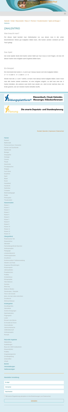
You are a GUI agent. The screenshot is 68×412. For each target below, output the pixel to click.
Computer (7, 190)
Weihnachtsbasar (9, 301)
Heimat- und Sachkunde (11, 147)
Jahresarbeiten (8, 270)
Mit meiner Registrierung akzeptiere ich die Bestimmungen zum (28, 396)
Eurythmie (7, 173)
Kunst (6, 181)
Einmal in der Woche (10, 320)
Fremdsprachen (8, 166)
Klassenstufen (20, 21)
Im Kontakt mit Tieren (10, 322)
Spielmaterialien (9, 313)
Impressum (52, 131)
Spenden (45, 131)
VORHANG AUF (9, 330)
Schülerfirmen (8, 277)
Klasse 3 (6, 210)
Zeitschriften (7, 359)
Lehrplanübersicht (9, 253)
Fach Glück (7, 171)
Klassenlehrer (8, 241)
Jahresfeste (7, 308)
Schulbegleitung (9, 356)
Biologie (6, 152)
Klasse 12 (7, 231)
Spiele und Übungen (54, 21)
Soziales (6, 284)
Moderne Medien (9, 289)
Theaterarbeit (8, 200)
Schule (12, 21)
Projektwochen (8, 272)
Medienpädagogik (9, 193)
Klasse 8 (6, 222)
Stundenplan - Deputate (11, 291)
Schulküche (7, 298)
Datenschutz (60, 131)
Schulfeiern (7, 258)
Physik (6, 162)
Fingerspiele (8, 315)
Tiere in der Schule (9, 293)
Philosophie (7, 197)
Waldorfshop (8, 342)
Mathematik (7, 142)
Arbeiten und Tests (9, 262)
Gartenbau (7, 188)
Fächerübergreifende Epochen (13, 246)
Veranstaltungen (9, 366)
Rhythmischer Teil (9, 239)
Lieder (6, 318)
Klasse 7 (6, 219)
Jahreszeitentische (9, 327)
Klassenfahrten (8, 349)
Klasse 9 (6, 224)
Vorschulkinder (8, 325)
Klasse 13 (7, 233)
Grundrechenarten (42, 21)
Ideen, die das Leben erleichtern (13, 296)
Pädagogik (7, 250)
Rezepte (6, 334)
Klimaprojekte (8, 279)
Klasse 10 (7, 226)
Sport (5, 176)
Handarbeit (7, 183)
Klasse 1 (6, 205)
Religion (6, 169)
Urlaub (6, 361)
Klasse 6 (6, 217)
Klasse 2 (27, 21)
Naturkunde (7, 150)
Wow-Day (7, 286)
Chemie (6, 159)
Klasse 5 (6, 214)
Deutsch (6, 140)
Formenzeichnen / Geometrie (12, 145)
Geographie (7, 154)
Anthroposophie (9, 248)
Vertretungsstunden (10, 255)
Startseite (6, 21)
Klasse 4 (6, 212)
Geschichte (7, 164)
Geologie (7, 157)
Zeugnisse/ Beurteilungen (11, 265)
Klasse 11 (7, 229)
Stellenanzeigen (9, 369)
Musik (6, 178)
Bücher (6, 364)
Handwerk (7, 185)
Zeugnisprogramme (10, 354)
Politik (6, 195)
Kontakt (39, 131)
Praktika (6, 274)
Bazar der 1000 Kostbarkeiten (13, 347)
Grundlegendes (8, 306)
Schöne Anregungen (10, 311)
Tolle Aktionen (8, 282)
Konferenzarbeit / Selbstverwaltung (14, 260)
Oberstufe (7, 243)
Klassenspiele (8, 267)
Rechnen (33, 21)
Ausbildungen (8, 344)
